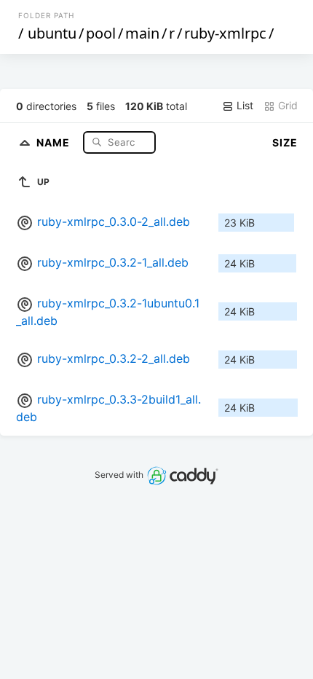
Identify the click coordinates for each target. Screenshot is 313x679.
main (142, 33)
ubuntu (52, 33)
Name (54, 142)
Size (285, 142)
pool (101, 33)
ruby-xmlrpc (225, 33)
